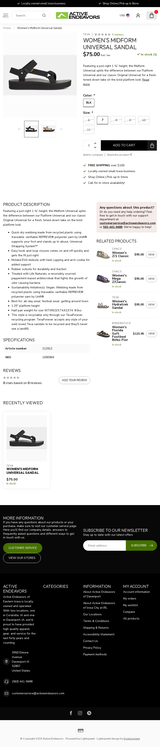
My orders (129, 599)
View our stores (22, 558)
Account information (136, 592)
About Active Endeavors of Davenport (99, 594)
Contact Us (90, 641)
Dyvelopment (132, 738)
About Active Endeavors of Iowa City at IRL (99, 605)
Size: (88, 112)
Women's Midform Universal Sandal (39, 28)
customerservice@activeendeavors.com (128, 223)
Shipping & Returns (96, 628)
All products (131, 619)
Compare (129, 612)
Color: (89, 95)
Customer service (23, 548)
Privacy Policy (92, 648)
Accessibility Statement (98, 634)
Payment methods (95, 654)
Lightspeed (88, 738)
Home (7, 28)
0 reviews (118, 34)
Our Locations (92, 614)
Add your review (74, 380)
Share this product (118, 154)
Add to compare (93, 154)
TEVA (86, 34)
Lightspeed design (108, 738)
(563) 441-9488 (22, 681)
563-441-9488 (112, 227)
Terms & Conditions (96, 621)
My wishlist (130, 605)
